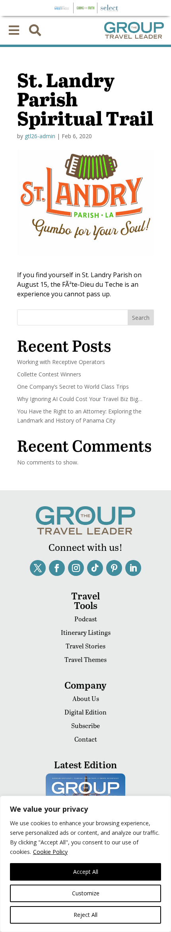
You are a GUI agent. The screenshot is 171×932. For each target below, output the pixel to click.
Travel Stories (85, 646)
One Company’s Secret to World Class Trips (73, 386)
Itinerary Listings (86, 632)
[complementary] (85, 864)
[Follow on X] (38, 568)
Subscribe (85, 725)
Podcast (85, 619)
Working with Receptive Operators (61, 362)
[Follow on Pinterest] (114, 568)
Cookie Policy (50, 852)
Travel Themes (85, 659)
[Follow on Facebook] (57, 568)
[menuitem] (14, 30)
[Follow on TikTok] (95, 568)
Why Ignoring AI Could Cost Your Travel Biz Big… (79, 399)
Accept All (85, 871)
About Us (85, 698)
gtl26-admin (40, 136)
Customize (85, 893)
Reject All (85, 914)
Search (141, 317)
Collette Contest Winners (49, 374)
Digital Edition (85, 712)
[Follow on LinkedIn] (133, 568)
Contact (85, 739)
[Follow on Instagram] (76, 568)
